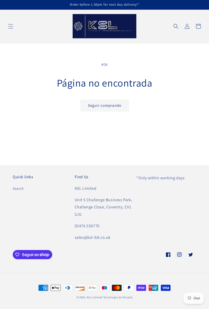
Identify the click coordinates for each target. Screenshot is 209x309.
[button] (10, 26)
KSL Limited (94, 297)
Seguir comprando (104, 105)
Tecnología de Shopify (118, 297)
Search (18, 188)
